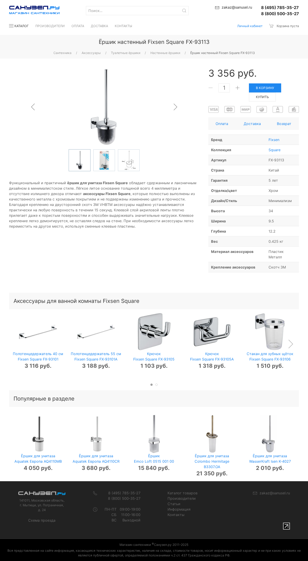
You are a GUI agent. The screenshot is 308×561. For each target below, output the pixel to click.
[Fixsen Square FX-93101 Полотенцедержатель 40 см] (38, 332)
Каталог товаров (183, 493)
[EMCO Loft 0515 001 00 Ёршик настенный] (154, 434)
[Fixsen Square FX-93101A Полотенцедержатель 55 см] (96, 332)
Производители (50, 26)
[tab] (151, 385)
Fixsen (274, 139)
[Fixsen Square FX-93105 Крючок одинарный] (154, 332)
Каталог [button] (21, 26)
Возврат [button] (284, 123)
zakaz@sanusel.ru (273, 493)
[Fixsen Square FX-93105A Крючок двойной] (212, 332)
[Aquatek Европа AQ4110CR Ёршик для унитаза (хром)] (96, 434)
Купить (262, 97)
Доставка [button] (252, 123)
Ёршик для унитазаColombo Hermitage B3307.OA (212, 461)
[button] (290, 344)
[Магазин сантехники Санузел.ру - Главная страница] (30, 11)
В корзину (265, 88)
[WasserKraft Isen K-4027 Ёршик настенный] (270, 434)
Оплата (77, 26)
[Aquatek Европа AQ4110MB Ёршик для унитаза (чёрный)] (38, 434)
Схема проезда (41, 520)
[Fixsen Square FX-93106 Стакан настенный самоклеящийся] (270, 332)
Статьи (174, 504)
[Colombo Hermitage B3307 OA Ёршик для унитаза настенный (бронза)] (212, 434)
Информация (179, 509)
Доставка (99, 26)
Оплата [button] (222, 123)
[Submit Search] (184, 10)
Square (274, 150)
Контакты (123, 26)
